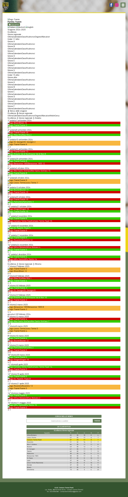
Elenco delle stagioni (18, 110)
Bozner (23, 189)
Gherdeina (30, 469)
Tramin (22, 125)
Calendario (17, 36)
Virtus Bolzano (32, 247)
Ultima (10, 36)
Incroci (32, 36)
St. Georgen (29, 141)
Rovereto (26, 239)
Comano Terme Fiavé (40, 220)
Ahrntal (29, 465)
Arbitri (52, 115)
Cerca (57, 115)
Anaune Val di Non (36, 153)
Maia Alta (26, 134)
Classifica (26, 36)
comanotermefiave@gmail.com (70, 491)
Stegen (23, 208)
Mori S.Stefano (32, 444)
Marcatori (46, 36)
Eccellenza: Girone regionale (64, 430)
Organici (38, 36)
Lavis (28, 460)
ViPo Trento (29, 259)
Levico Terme (30, 182)
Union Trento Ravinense (35, 462)
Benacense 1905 (35, 163)
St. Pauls (25, 227)
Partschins (27, 201)
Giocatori (15, 24)
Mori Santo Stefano (39, 170)
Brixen (21, 122)
